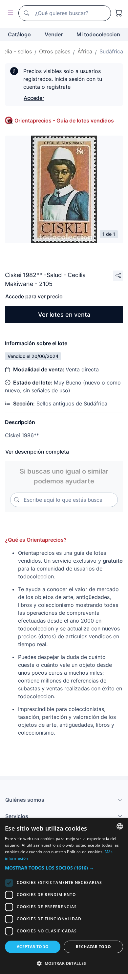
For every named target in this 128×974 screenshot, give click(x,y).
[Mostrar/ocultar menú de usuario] (9, 13)
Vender (54, 34)
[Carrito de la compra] (119, 13)
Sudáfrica (111, 51)
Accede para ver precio (34, 296)
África (84, 51)
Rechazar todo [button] (93, 946)
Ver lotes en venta (64, 314)
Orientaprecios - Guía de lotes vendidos (64, 120)
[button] (64, 867)
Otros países (54, 51)
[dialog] (64, 896)
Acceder (34, 98)
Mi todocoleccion (98, 34)
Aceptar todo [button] (33, 946)
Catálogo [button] (19, 34)
